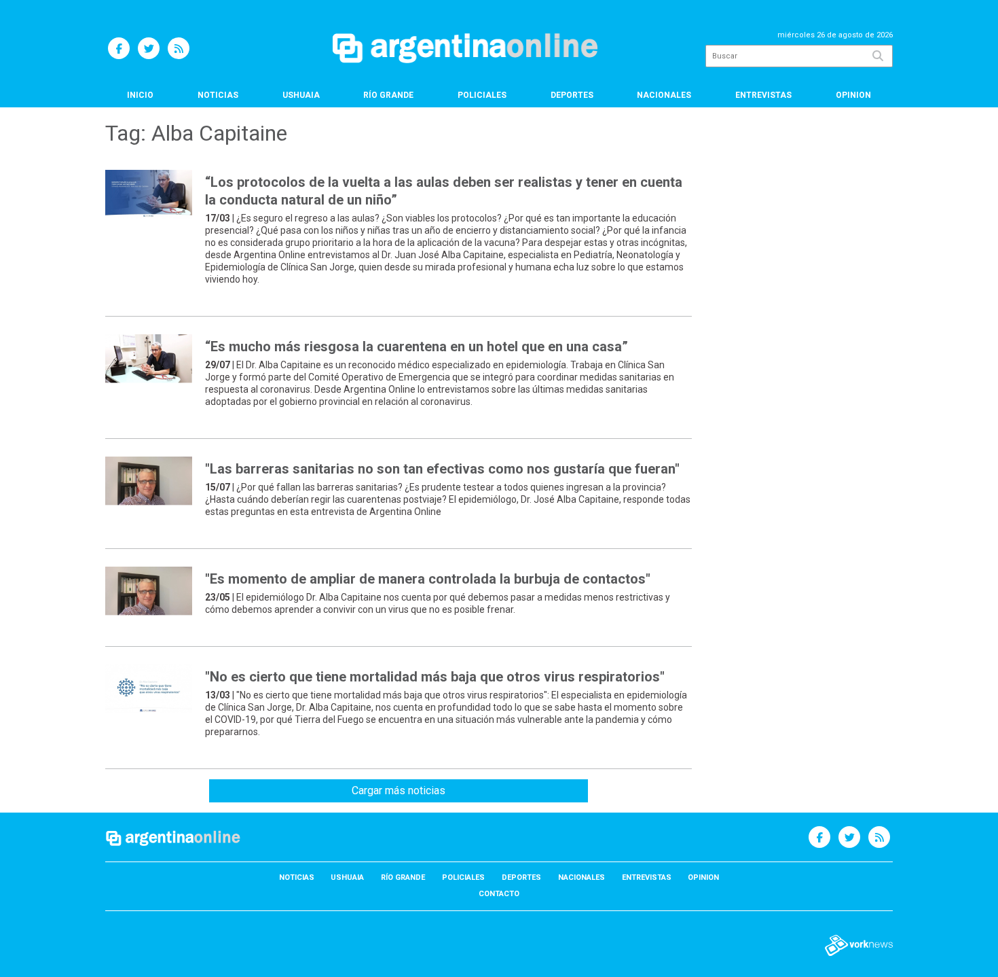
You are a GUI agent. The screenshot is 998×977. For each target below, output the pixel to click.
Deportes (572, 95)
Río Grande (388, 95)
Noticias (218, 95)
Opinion (853, 95)
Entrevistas (763, 95)
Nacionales (664, 95)
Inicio (140, 95)
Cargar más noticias (398, 790)
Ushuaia (301, 95)
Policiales (482, 95)
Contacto (499, 893)
